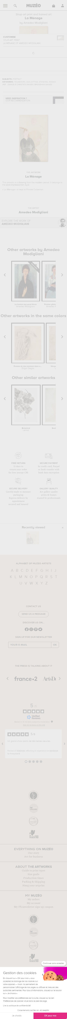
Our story (33, 853)
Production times (33, 878)
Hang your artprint (33, 886)
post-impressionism (15, 185)
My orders (33, 899)
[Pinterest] (36, 631)
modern (39, 182)
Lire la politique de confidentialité (17, 1006)
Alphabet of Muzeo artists (33, 564)
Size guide (33, 874)
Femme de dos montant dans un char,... (28, 367)
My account (33, 903)
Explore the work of (16, 222)
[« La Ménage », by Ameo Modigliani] (32, 537)
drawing (22, 182)
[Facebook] (26, 631)
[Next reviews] (64, 744)
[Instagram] (31, 631)
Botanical (26, 429)
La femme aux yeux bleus (26, 306)
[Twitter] (40, 631)
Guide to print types (33, 871)
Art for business (33, 857)
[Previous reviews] (2, 744)
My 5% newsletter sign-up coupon (33, 907)
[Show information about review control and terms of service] (52, 721)
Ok (55, 645)
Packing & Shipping (33, 882)
